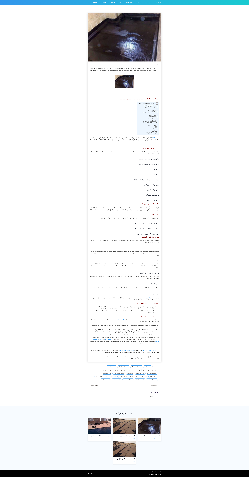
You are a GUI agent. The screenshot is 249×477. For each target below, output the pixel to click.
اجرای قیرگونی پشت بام (136, 367)
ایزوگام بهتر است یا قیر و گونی (149, 370)
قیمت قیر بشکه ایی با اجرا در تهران (151, 436)
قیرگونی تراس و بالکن (152, 117)
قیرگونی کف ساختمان (151, 380)
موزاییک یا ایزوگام (117, 380)
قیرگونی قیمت (99, 376)
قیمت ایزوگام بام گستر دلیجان (149, 350)
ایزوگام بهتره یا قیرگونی (120, 370)
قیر (155, 126)
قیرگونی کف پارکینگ (152, 116)
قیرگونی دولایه (153, 376)
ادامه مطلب (157, 439)
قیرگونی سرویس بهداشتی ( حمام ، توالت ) (149, 112)
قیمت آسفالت (102, 2)
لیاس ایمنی (154, 131)
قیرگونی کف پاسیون (152, 115)
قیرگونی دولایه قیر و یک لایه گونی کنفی (149, 121)
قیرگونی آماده (130, 373)
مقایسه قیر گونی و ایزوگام (152, 118)
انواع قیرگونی (154, 120)
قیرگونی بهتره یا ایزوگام (119, 373)
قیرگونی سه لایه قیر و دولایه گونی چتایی (149, 122)
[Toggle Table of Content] (156, 103)
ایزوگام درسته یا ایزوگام (107, 370)
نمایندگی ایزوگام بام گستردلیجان (126, 350)
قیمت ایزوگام (111, 2)
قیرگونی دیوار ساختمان (152, 110)
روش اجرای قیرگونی (140, 373)
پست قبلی (153, 385)
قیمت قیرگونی (93, 2)
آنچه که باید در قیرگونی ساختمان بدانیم (150, 105)
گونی (155, 127)
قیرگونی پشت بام (107, 373)
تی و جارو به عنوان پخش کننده (150, 128)
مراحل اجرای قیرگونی (128, 380)
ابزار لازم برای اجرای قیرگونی (152, 125)
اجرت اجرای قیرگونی (111, 367)
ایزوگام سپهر (120, 2)
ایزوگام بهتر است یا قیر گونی (152, 133)
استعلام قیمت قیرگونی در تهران (127, 436)
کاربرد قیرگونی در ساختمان (152, 106)
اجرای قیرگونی (148, 367)
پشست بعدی (95, 385)
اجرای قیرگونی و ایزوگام (123, 367)
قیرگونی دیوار (144, 376)
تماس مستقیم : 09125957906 (132, 2)
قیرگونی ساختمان (123, 376)
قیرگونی (156, 64)
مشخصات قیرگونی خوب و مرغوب (151, 132)
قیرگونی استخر (153, 111)
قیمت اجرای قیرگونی (139, 380)
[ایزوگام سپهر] (158, 3)
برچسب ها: (154, 366)
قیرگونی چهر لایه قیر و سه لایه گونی (149, 123)
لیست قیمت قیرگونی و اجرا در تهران (100, 436)
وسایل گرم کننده (153, 130)
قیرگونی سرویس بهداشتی (110, 376)
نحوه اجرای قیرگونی (106, 380)
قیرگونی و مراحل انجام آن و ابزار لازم (126, 459)
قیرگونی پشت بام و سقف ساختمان (150, 109)
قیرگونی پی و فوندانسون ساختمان (150, 107)
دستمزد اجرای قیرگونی (151, 373)
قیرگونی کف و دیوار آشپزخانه (151, 114)
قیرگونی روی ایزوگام (134, 376)
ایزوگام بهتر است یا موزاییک (134, 370)
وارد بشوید (145, 397)
